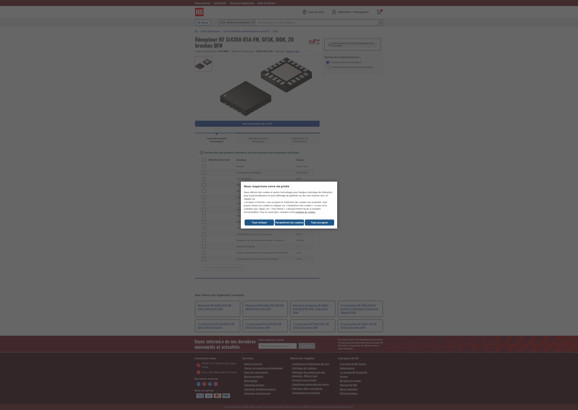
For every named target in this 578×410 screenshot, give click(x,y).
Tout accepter (319, 222)
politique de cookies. (306, 212)
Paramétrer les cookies (289, 222)
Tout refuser (259, 222)
